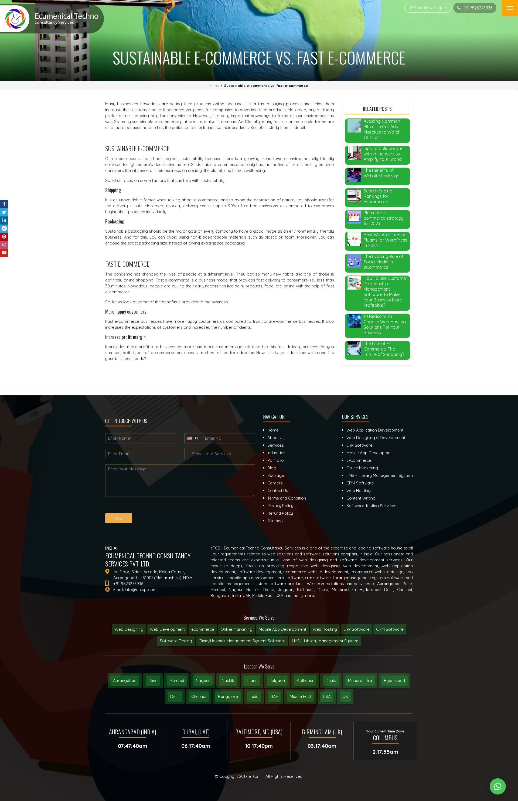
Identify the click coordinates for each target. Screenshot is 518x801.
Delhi (174, 696)
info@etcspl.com (140, 589)
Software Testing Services (371, 505)
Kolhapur (305, 680)
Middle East (300, 696)
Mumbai (176, 680)
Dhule (331, 680)
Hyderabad (394, 680)
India (254, 696)
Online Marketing (236, 629)
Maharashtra (360, 680)
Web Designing (129, 629)
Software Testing (176, 640)
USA (327, 696)
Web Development (167, 629)
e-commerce (163, 352)
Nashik (228, 680)
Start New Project (430, 7)
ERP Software (356, 629)
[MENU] (510, 8)
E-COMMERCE (153, 148)
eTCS (253, 776)
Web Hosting (325, 629)
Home (214, 85)
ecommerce (202, 629)
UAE (274, 696)
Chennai (198, 696)
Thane (252, 680)
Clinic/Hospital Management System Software (242, 640)
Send (118, 518)
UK (345, 696)
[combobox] (194, 438)
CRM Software (390, 629)
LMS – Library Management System (325, 640)
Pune (153, 680)
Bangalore (228, 696)
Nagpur (203, 680)
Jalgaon (277, 680)
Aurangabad (125, 680)
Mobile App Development (282, 629)
